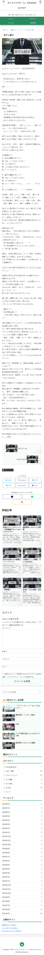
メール (5, 659)
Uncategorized (24, 767)
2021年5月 (22, 913)
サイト (4, 666)
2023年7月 (22, 808)
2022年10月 (22, 844)
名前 (4, 651)
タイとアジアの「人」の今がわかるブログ (22, 5)
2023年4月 (22, 820)
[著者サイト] (12, 496)
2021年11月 (22, 889)
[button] (40, 692)
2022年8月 (22, 853)
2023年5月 (22, 816)
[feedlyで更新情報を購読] (32, 496)
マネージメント (8, 470)
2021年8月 (22, 901)
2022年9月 (22, 849)
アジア (24, 792)
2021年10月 (22, 893)
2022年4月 (22, 869)
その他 (24, 788)
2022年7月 (22, 857)
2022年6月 (22, 861)
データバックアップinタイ (11, 931)
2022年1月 (22, 881)
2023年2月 (22, 828)
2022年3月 (22, 873)
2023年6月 (22, 812)
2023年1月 (22, 832)
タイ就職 (24, 779)
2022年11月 (22, 840)
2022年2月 (22, 877)
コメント (6, 628)
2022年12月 (22, 836)
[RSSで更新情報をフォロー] (22, 502)
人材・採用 (24, 771)
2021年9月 (22, 897)
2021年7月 (22, 905)
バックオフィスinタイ (10, 928)
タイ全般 (24, 784)
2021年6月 (22, 909)
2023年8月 (22, 804)
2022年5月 (22, 865)
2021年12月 (22, 885)
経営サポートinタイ (9, 925)
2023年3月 (22, 824)
